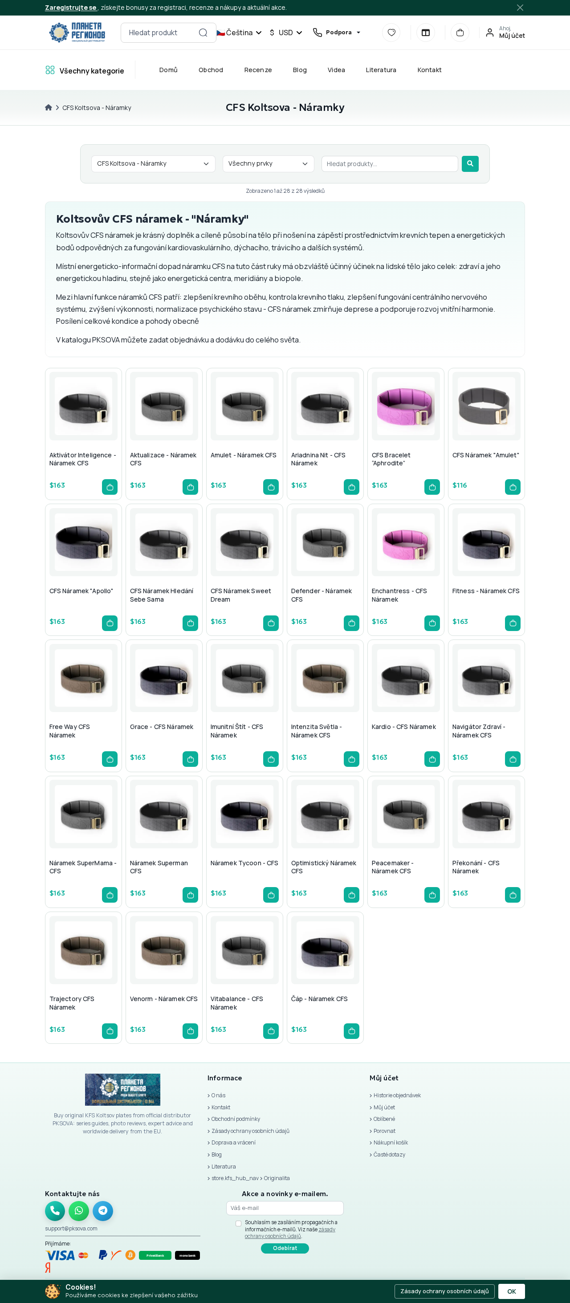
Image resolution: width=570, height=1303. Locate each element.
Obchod (211, 69)
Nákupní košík (391, 1142)
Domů (168, 69)
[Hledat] (470, 164)
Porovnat (384, 1131)
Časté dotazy (389, 1154)
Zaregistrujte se (71, 7)
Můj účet (384, 1107)
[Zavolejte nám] (55, 1211)
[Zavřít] (520, 7)
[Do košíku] (110, 487)
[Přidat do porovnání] (102, 423)
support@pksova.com (71, 1228)
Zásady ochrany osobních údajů (250, 1131)
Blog (300, 69)
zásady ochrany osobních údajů (290, 1233)
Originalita (277, 1178)
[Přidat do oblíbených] (81, 423)
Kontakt (429, 69)
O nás (218, 1095)
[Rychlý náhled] (60, 423)
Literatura (381, 69)
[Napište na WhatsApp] (79, 1211)
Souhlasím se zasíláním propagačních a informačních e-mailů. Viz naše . (291, 1229)
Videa (336, 69)
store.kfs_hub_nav (235, 1178)
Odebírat (285, 1248)
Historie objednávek (397, 1095)
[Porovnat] (425, 32)
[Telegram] (103, 1211)
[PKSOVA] (77, 32)
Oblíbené (384, 1119)
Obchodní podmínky (236, 1119)
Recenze (258, 69)
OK (511, 1291)
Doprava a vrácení (234, 1142)
